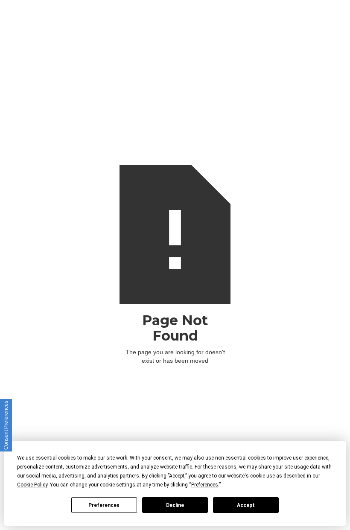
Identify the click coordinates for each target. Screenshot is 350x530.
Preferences (104, 505)
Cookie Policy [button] (32, 485)
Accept (246, 505)
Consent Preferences (6, 425)
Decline (175, 505)
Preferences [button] (204, 485)
